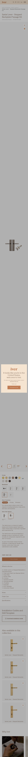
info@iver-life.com (14, 381)
